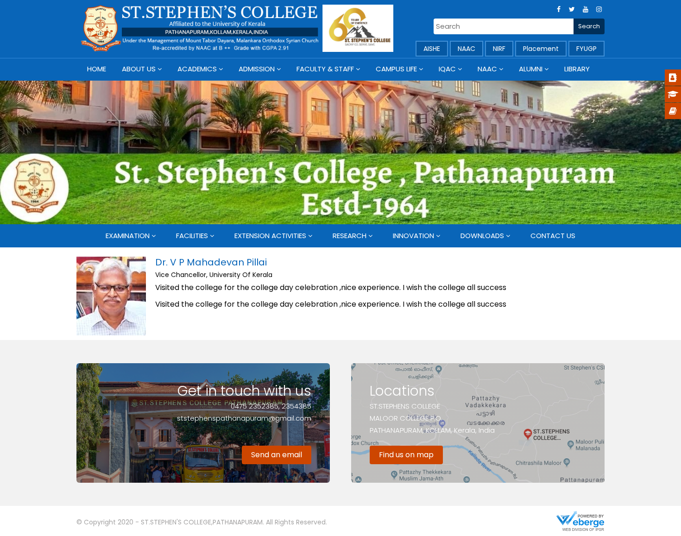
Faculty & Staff (325, 69)
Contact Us (552, 235)
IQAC (447, 69)
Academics (197, 69)
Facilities (192, 235)
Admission (257, 69)
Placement (541, 48)
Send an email (276, 454)
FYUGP (586, 48)
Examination (128, 235)
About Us (139, 69)
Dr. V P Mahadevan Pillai (211, 262)
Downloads (482, 235)
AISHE (431, 48)
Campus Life (396, 69)
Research (349, 235)
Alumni (530, 69)
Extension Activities (270, 235)
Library (577, 69)
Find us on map (406, 454)
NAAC (466, 48)
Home (96, 69)
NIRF (499, 48)
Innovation (413, 235)
